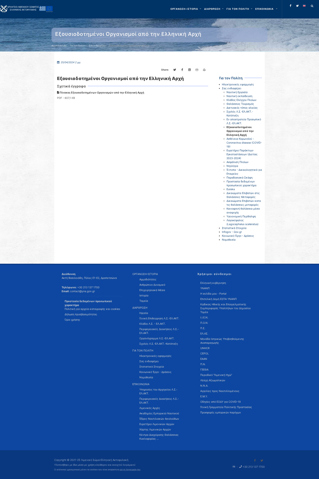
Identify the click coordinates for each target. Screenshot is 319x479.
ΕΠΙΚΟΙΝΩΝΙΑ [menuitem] (140, 384)
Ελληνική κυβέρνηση (213, 282)
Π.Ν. (203, 364)
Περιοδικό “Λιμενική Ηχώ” (216, 374)
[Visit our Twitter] (262, 460)
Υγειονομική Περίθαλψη (241, 216)
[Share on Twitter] (175, 70)
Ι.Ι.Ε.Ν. (204, 317)
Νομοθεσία (229, 239)
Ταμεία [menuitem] (143, 300)
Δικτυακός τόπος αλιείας (242, 107)
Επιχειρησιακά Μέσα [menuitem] (152, 290)
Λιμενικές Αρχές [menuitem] (149, 408)
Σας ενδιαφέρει (97, 45)
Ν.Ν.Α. (204, 385)
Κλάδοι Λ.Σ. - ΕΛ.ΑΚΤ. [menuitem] (152, 323)
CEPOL (204, 353)
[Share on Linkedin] (189, 70)
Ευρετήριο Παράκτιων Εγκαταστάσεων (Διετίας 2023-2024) (242, 154)
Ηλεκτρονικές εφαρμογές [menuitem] (155, 355)
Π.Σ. (202, 328)
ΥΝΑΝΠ (205, 288)
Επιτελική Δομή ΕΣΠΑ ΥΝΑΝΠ (218, 298)
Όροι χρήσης (72, 319)
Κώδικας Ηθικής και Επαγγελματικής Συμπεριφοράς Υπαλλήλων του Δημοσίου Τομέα (225, 308)
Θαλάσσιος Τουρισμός (240, 103)
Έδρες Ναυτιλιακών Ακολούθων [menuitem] (159, 418)
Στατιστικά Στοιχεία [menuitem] (151, 366)
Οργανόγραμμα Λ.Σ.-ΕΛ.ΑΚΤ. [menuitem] (156, 338)
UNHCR (205, 348)
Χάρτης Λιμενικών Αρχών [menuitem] (155, 429)
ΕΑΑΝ (203, 358)
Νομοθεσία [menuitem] (146, 377)
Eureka (231, 189)
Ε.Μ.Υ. (204, 396)
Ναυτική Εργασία (237, 92)
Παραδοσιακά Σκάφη (240, 177)
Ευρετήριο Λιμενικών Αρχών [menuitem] (156, 424)
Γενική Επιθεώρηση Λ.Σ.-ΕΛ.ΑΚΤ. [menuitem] (159, 318)
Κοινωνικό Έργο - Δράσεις (238, 235)
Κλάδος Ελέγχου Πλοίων (241, 99)
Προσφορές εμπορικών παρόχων (220, 412)
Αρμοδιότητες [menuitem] (147, 279)
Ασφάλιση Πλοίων (237, 162)
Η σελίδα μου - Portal (213, 293)
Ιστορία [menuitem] (143, 295)
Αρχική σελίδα (59, 45)
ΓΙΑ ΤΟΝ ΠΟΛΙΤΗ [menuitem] (142, 350)
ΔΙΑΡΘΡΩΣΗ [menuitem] (139, 307)
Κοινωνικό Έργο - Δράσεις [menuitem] (155, 371)
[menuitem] (266, 9)
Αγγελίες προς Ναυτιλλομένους (219, 391)
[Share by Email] (197, 70)
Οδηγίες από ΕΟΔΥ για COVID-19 (220, 401)
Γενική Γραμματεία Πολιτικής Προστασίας (226, 407)
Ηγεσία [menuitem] (143, 313)
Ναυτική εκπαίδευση (239, 96)
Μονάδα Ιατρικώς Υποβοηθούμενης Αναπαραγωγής (222, 340)
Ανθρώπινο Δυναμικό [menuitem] (152, 284)
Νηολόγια (232, 165)
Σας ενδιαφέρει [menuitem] (149, 361)
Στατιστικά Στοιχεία (234, 228)
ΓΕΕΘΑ (204, 369)
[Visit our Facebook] (255, 460)
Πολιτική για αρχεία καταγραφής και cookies (92, 308)
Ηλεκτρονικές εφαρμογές (238, 84)
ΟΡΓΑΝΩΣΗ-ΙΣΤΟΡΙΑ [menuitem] (145, 274)
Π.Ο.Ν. (204, 322)
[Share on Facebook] (182, 70)
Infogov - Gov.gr (232, 231)
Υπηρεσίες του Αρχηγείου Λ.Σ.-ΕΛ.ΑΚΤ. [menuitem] (158, 391)
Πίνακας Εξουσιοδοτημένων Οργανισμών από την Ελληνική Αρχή (101, 92)
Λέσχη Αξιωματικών (212, 380)
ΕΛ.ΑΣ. (204, 333)
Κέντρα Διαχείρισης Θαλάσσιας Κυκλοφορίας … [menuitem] (159, 436)
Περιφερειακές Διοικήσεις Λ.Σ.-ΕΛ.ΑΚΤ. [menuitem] (159, 330)
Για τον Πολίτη (77, 45)
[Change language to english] (304, 6)
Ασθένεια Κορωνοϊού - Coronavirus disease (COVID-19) (244, 142)
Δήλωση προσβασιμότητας (81, 314)
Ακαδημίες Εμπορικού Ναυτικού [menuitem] (159, 413)
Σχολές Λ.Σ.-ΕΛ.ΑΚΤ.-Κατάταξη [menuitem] (158, 343)
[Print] (204, 70)
